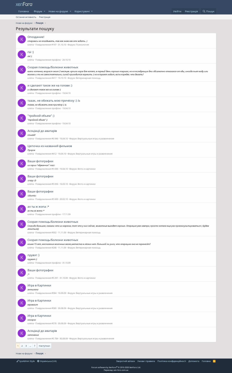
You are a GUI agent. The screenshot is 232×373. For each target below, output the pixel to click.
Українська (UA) (48, 361)
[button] (44, 11)
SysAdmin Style (27, 361)
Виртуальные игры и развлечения (96, 138)
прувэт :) (33, 255)
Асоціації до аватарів (42, 131)
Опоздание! (36, 37)
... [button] (30, 345)
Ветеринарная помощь (88, 77)
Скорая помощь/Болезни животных (53, 67)
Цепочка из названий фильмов (50, 146)
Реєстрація (44, 17)
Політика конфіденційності (171, 361)
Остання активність (26, 17)
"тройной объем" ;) (41, 116)
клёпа (31, 44)
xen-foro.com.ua (120, 370)
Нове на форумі (58, 11)
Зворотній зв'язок (125, 361)
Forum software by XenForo (116, 367)
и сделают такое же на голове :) (50, 85)
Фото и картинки (86, 168)
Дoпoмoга (193, 361)
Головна (23, 11)
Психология (82, 44)
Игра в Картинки (39, 285)
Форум (38, 11)
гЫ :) (31, 52)
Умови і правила (146, 361)
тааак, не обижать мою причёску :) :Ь (54, 100)
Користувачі (82, 11)
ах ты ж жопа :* (38, 206)
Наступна (44, 345)
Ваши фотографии (40, 161)
